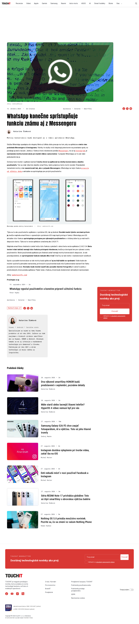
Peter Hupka (14, 292)
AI (90, 3)
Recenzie (19, 3)
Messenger (64, 151)
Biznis (111, 3)
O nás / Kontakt (50, 582)
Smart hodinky (99, 3)
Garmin (44, 3)
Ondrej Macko (46, 436)
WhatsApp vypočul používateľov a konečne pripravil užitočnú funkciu (46, 288)
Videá (28, 3)
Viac (118, 3)
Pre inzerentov (50, 585)
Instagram (80, 151)
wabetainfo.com (19, 275)
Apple (36, 3)
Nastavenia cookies (78, 598)
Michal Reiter (46, 457)
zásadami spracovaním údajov (105, 562)
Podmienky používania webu (81, 585)
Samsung (53, 3)
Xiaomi (63, 3)
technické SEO (11, 618)
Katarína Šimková (22, 131)
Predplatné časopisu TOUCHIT (82, 582)
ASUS (83, 3)
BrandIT (48, 588)
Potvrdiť (115, 311)
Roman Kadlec (46, 526)
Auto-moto (73, 3)
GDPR (73, 594)
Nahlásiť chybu (13, 308)
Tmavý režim (124, 590)
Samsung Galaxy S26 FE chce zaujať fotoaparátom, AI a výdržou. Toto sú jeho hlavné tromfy (66, 429)
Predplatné (49, 592)
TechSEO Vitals (28, 618)
